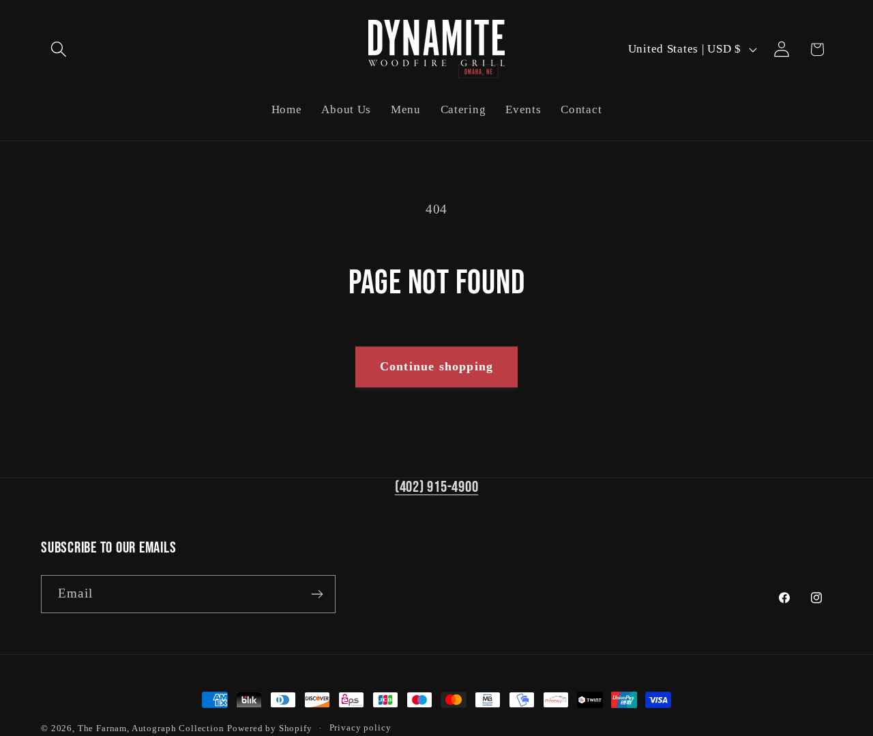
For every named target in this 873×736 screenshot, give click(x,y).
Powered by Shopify (269, 728)
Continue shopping (436, 366)
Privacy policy (360, 727)
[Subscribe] (317, 594)
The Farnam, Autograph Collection (151, 728)
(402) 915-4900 (437, 487)
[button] (59, 49)
